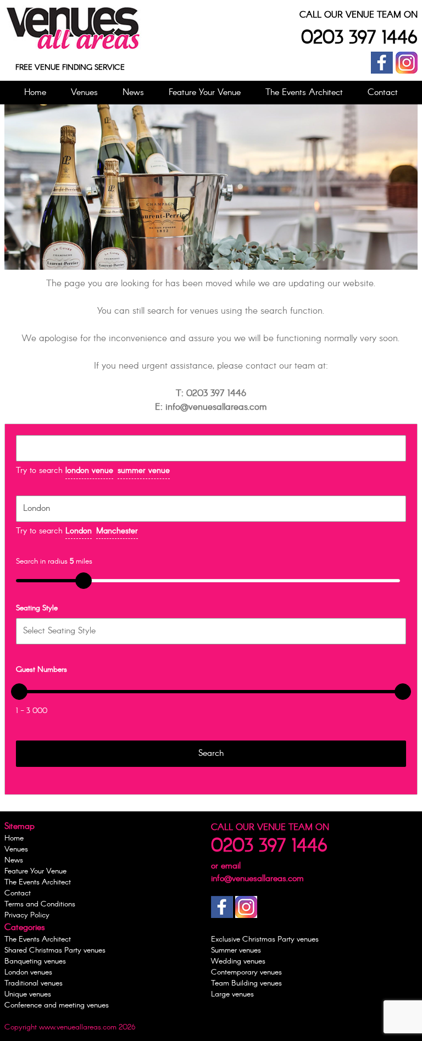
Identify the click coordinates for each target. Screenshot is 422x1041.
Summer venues (236, 950)
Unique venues (27, 994)
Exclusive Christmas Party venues (265, 939)
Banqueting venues (35, 961)
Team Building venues (246, 983)
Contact (383, 92)
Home (35, 92)
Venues (84, 92)
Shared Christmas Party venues (55, 950)
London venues (28, 972)
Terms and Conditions (39, 904)
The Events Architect (304, 92)
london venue (89, 471)
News (133, 92)
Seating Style (37, 608)
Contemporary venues (246, 972)
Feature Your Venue (205, 92)
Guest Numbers (41, 669)
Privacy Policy (26, 915)
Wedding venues (238, 961)
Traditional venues (33, 983)
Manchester (117, 531)
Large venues (232, 994)
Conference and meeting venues (56, 1005)
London (78, 531)
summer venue (144, 471)
